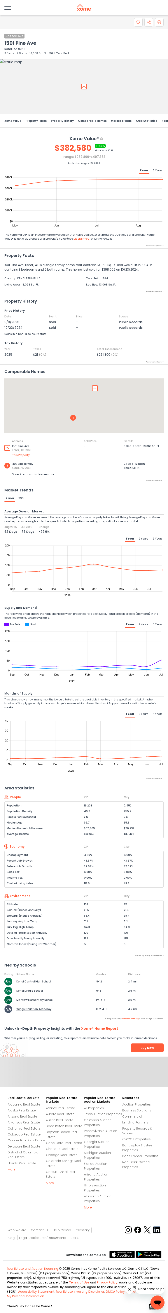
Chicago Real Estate (61, 1155)
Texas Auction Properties (103, 1114)
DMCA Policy (115, 1291)
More (12, 1169)
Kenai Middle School (29, 991)
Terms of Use (79, 1282)
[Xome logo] (84, 7)
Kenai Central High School (33, 981)
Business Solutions (136, 1110)
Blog (11, 1238)
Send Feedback (84, 1076)
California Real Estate (24, 1128)
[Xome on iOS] (122, 1254)
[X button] (147, 1229)
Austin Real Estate (59, 1120)
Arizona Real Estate (22, 1116)
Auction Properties (136, 1104)
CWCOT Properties (136, 1139)
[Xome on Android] (148, 1254)
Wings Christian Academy (33, 1009)
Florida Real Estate (22, 1163)
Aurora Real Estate (60, 1114)
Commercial (132, 1116)
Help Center (62, 1230)
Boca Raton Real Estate (64, 1126)
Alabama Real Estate (24, 1104)
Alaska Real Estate (22, 1110)
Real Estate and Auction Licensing (32, 1268)
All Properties (94, 1108)
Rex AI (75, 1238)
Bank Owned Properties (140, 1156)
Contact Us (39, 1230)
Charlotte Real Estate (62, 1149)
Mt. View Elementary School (34, 1000)
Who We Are (17, 1230)
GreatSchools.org (130, 1019)
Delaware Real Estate (24, 1146)
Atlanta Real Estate (60, 1108)
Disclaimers (81, 238)
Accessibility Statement (36, 1291)
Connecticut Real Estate (26, 1140)
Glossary (83, 1230)
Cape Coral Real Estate (64, 1143)
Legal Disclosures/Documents (42, 1238)
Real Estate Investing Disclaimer (80, 1291)
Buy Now (147, 1048)
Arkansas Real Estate (24, 1122)
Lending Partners (135, 1122)
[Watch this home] (138, 22)
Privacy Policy (107, 1282)
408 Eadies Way (22, 464)
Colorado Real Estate (24, 1134)
